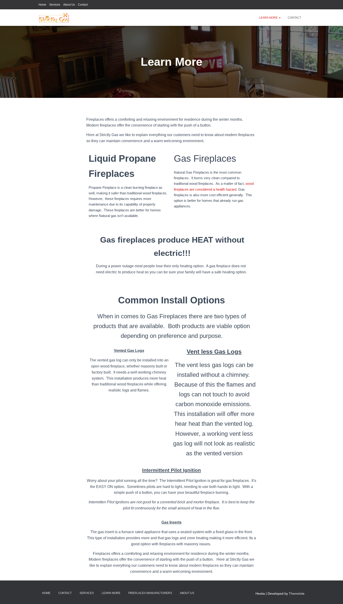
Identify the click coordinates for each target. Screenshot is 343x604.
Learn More (268, 17)
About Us (69, 4)
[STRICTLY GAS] (54, 18)
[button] (279, 17)
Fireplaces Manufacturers (150, 593)
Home (42, 4)
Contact (83, 4)
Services (54, 4)
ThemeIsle (296, 593)
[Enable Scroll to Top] (334, 595)
